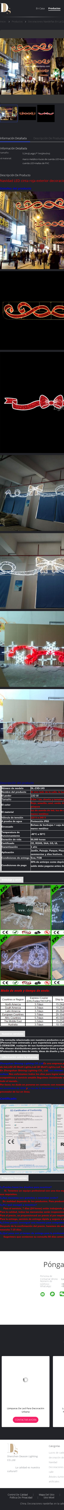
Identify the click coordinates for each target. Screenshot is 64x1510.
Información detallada (13, 138)
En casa (40, 8)
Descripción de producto (48, 138)
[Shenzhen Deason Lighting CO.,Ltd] (44, 1294)
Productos (54, 8)
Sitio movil (49, 1497)
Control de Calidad (18, 1494)
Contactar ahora (25, 1419)
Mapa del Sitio (46, 1494)
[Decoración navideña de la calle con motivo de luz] (25, 1379)
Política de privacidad (21, 1497)
